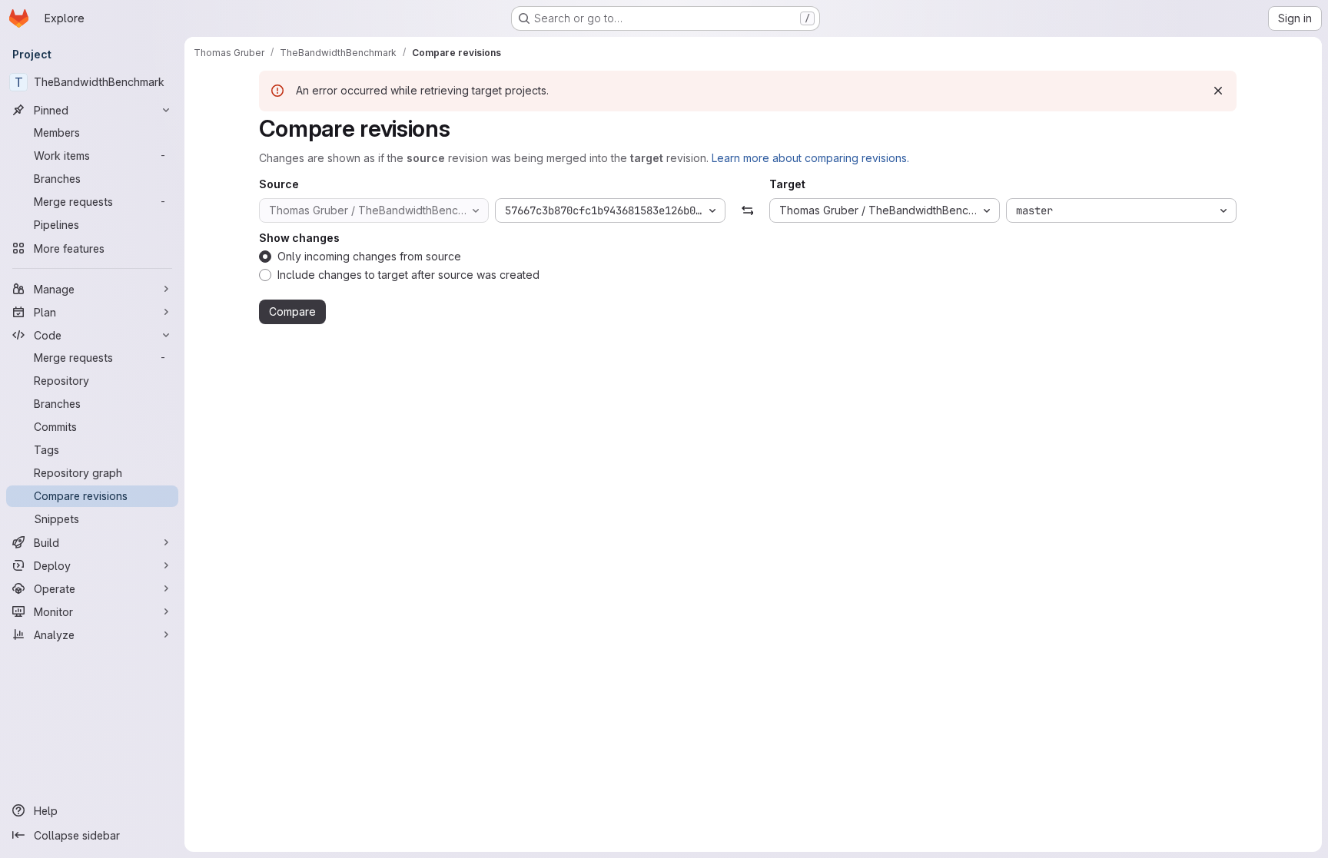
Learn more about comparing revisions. (810, 157)
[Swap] (747, 210)
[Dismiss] (1218, 90)
